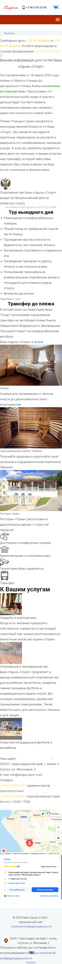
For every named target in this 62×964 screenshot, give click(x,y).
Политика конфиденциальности (31, 926)
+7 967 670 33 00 (36, 7)
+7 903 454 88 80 (12, 796)
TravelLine (9, 33)
